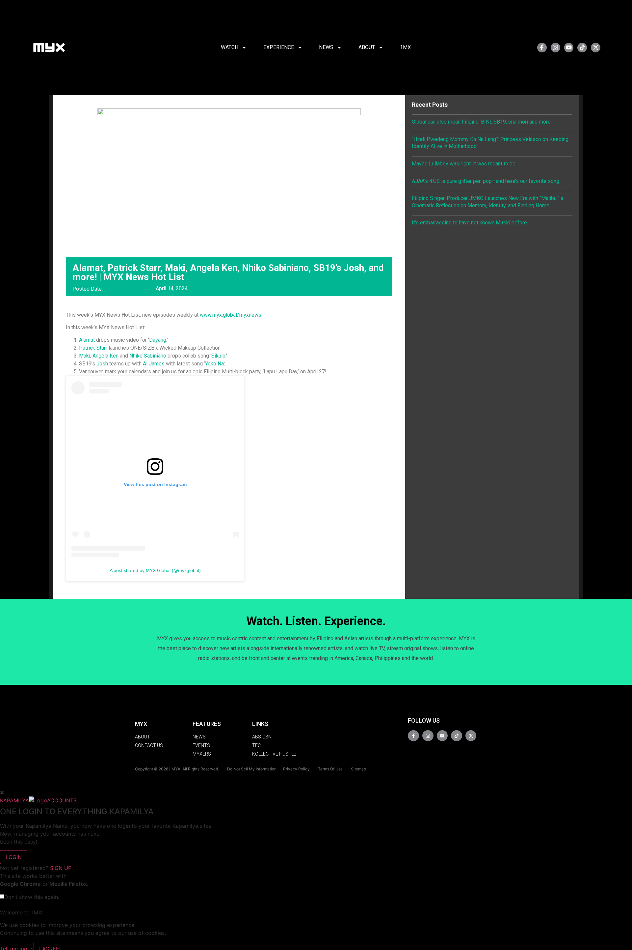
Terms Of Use (330, 768)
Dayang (157, 340)
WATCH (229, 47)
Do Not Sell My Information (251, 768)
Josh (102, 363)
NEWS (326, 47)
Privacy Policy (296, 768)
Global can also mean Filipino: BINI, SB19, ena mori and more (481, 122)
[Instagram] (555, 47)
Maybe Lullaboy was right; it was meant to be (463, 163)
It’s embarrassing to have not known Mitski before (469, 222)
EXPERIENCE (278, 47)
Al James (154, 363)
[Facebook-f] (542, 47)
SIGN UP (60, 868)
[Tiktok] (582, 47)
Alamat (87, 340)
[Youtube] (569, 47)
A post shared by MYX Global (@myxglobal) (155, 570)
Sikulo (218, 356)
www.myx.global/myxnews (230, 315)
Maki (84, 356)
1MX (405, 47)
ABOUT (366, 47)
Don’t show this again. (31, 897)
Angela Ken (105, 356)
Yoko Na (214, 363)
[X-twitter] (595, 47)
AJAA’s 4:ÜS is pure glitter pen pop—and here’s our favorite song (485, 181)
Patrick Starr (93, 348)
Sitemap (358, 768)
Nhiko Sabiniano (147, 356)
